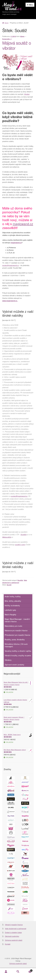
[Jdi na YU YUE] (25, 912)
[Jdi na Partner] (25, 862)
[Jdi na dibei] (11, 790)
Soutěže (23, 534)
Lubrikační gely (10, 610)
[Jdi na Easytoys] (25, 794)
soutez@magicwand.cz (10, 265)
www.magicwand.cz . (10, 301)
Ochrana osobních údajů (13, 940)
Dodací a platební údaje (13, 932)
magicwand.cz (23, 223)
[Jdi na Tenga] (25, 887)
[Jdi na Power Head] (25, 866)
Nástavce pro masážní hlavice (16, 630)
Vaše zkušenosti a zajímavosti (15, 928)
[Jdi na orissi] (11, 862)
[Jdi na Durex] (11, 794)
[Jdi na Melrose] (25, 841)
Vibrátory (8, 660)
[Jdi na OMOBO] (25, 853)
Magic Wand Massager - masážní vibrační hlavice (17, 620)
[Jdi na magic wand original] (25, 837)
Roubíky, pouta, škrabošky (15, 639)
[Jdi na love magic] (11, 828)
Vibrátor (27, 94)
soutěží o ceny (20, 544)
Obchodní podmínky (12, 936)
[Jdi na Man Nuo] (11, 841)
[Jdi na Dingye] (25, 790)
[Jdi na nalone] (25, 845)
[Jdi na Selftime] (25, 875)
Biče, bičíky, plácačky (13, 601)
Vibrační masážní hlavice (14, 924)
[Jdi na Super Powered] (25, 883)
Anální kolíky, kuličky (13, 596)
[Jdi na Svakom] (11, 887)
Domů (6, 23)
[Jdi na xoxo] (25, 900)
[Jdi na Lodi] (25, 824)
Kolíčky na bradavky (12, 605)
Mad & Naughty (10, 614)
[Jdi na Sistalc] (11, 883)
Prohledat (18, 971)
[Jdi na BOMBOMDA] (11, 786)
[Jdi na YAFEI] (25, 908)
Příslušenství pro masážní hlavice (17, 635)
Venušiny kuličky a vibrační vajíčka (18, 651)
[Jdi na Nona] (11, 853)
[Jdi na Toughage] (11, 891)
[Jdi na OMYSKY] (11, 858)
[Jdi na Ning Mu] (25, 849)
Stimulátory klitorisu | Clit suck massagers (16, 645)
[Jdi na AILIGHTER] (25, 778)
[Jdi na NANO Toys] (11, 849)
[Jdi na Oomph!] (25, 858)
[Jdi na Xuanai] (11, 904)
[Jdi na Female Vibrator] (11, 803)
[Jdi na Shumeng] (25, 879)
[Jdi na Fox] (25, 803)
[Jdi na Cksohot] (25, 786)
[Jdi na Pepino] (11, 866)
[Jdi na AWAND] (25, 782)
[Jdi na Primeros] (25, 870)
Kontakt (7, 944)
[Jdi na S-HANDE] (11, 875)
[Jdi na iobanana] (11, 811)
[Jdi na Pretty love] (11, 870)
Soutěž (9, 585)
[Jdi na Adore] (11, 778)
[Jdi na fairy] (25, 799)
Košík (28, 969)
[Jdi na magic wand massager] (11, 837)
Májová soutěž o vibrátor (16, 45)
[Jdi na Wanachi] (11, 896)
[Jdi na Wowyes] (11, 900)
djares (22, 36)
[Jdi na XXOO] (25, 904)
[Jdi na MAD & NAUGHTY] (25, 832)
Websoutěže (6, 537)
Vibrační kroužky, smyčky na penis (18, 655)
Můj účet (6, 971)
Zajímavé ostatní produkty (14, 664)
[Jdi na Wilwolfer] (25, 896)
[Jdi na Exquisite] (11, 799)
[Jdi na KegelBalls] (11, 815)
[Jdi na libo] (25, 820)
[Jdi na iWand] (25, 811)
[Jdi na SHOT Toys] (11, 879)
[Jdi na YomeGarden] (11, 912)
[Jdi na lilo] (11, 824)
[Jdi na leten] (11, 820)
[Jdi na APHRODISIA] (11, 782)
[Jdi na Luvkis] (25, 828)
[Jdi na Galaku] (11, 807)
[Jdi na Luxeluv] (11, 832)
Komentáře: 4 (6, 39)
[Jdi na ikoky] (25, 807)
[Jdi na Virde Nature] (25, 891)
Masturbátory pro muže (13, 626)
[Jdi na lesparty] (25, 815)
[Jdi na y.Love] (11, 908)
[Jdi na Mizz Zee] (11, 845)
